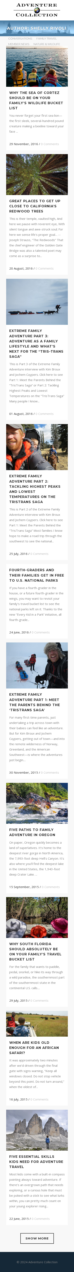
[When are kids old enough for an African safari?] (37, 1024)
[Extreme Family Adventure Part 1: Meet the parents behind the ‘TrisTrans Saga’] (37, 665)
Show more (37, 1238)
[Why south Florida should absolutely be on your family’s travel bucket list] (37, 917)
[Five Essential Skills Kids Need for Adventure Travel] (37, 1130)
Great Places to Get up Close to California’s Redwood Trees (34, 206)
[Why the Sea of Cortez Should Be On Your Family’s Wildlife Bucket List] (37, 66)
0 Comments (50, 144)
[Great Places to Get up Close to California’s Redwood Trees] (37, 174)
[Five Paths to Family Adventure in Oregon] (37, 803)
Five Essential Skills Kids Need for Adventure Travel (36, 1162)
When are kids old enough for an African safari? (34, 1048)
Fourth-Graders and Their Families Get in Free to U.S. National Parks (36, 575)
